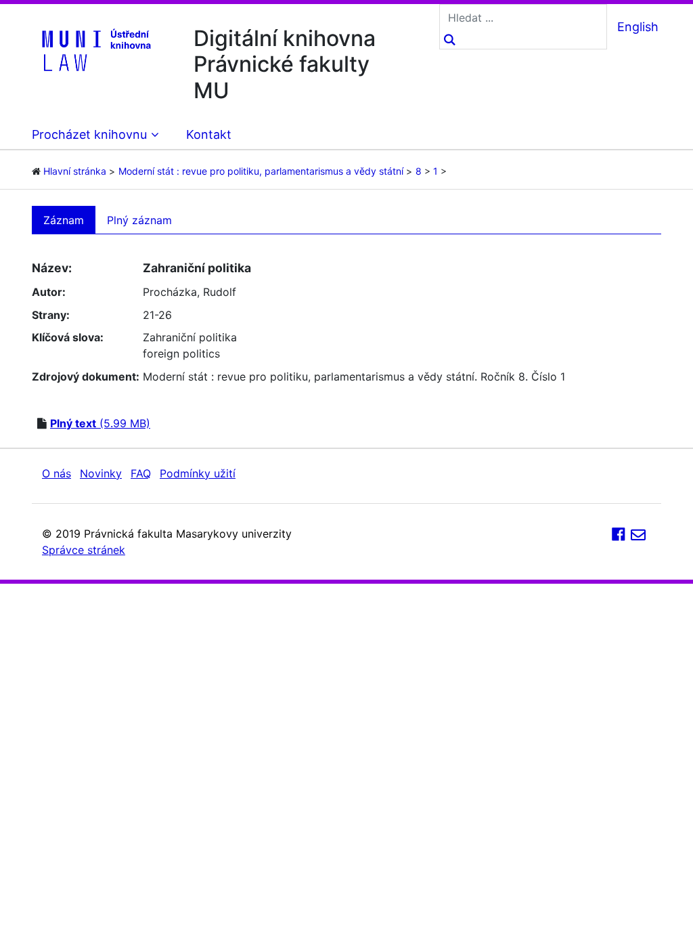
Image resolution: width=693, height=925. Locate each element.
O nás (56, 473)
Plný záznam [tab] (139, 220)
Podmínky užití (198, 473)
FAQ (141, 473)
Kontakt (208, 134)
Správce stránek (83, 550)
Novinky (101, 473)
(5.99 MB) (100, 423)
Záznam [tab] (63, 220)
